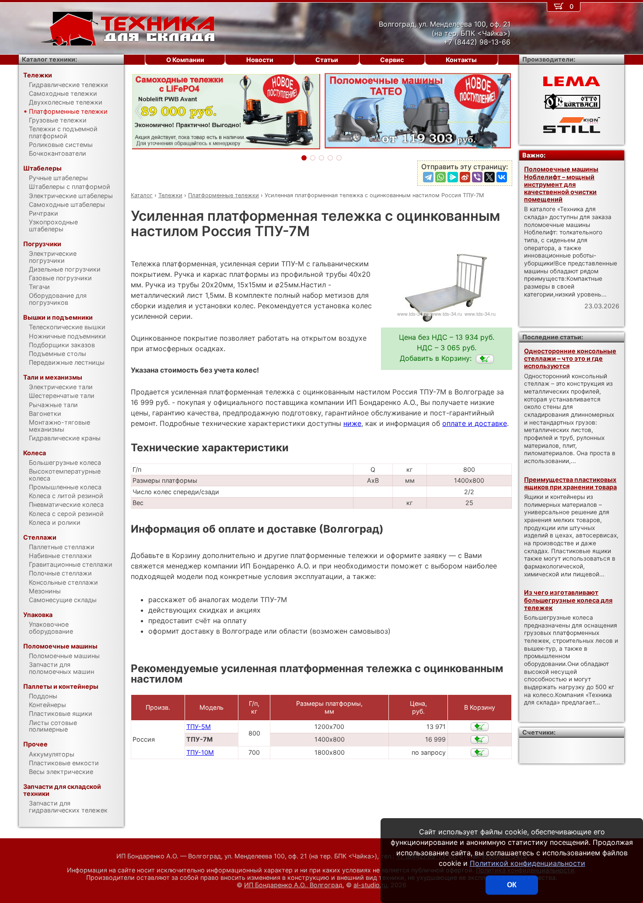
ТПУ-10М (200, 752)
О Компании (185, 59)
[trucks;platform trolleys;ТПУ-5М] (480, 726)
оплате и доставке (474, 423)
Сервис (392, 59)
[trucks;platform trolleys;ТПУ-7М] (485, 359)
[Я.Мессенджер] (452, 177)
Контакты (461, 59)
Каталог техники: (49, 59)
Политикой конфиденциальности (527, 863)
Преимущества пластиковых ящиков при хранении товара (570, 483)
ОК (512, 885)
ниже (352, 423)
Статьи (326, 59)
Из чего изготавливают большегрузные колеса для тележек (568, 600)
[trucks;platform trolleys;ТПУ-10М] (480, 752)
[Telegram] (428, 177)
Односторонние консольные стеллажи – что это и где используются (570, 358)
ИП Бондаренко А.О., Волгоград (293, 885)
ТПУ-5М (198, 726)
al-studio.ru (370, 885)
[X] (489, 177)
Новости (259, 59)
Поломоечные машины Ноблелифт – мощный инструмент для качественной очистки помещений (561, 184)
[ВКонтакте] (501, 177)
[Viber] (477, 177)
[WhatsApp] (440, 177)
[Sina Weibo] (465, 177)
